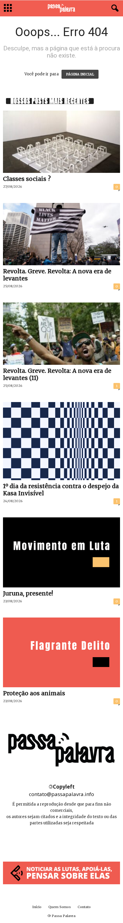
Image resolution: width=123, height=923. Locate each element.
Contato (84, 907)
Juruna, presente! (28, 593)
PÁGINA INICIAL (80, 74)
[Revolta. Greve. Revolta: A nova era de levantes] (61, 234)
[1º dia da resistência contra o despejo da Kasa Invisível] (61, 441)
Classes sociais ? (27, 178)
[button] (113, 8)
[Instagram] (62, 840)
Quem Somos (59, 907)
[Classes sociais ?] (61, 142)
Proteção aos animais (34, 693)
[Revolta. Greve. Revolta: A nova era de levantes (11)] (61, 334)
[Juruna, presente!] (61, 552)
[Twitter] (75, 840)
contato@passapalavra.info (61, 794)
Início (36, 907)
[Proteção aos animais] (61, 653)
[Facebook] (48, 840)
